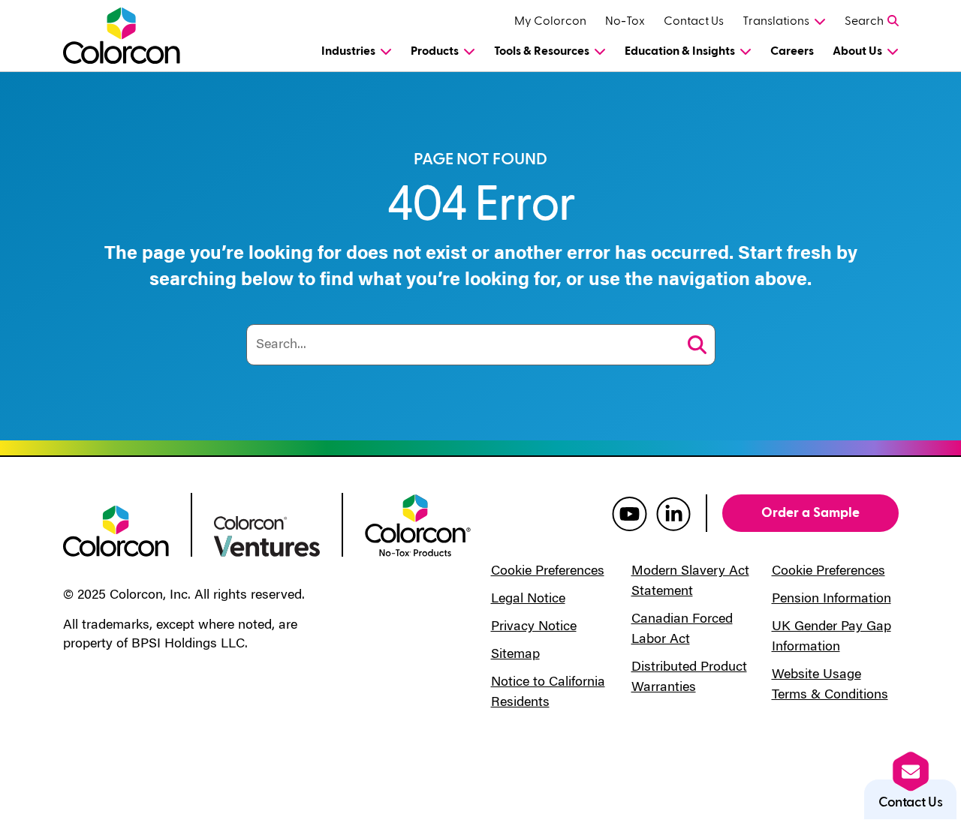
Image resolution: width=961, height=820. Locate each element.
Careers (792, 51)
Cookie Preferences (547, 571)
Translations (776, 21)
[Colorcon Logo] (124, 35)
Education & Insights (680, 51)
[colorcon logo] (116, 529)
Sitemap (515, 655)
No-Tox (625, 21)
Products (435, 51)
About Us (857, 51)
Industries (348, 51)
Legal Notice (528, 599)
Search (864, 21)
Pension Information (831, 599)
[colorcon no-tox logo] (418, 524)
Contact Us (694, 21)
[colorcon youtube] (629, 513)
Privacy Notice (534, 627)
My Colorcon (550, 21)
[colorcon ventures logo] (267, 535)
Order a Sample (810, 512)
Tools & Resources (541, 51)
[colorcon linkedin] (673, 513)
